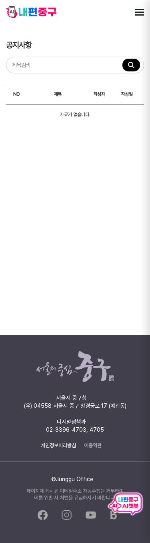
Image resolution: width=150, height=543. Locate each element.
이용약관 (93, 445)
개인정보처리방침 (58, 445)
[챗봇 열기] (125, 504)
